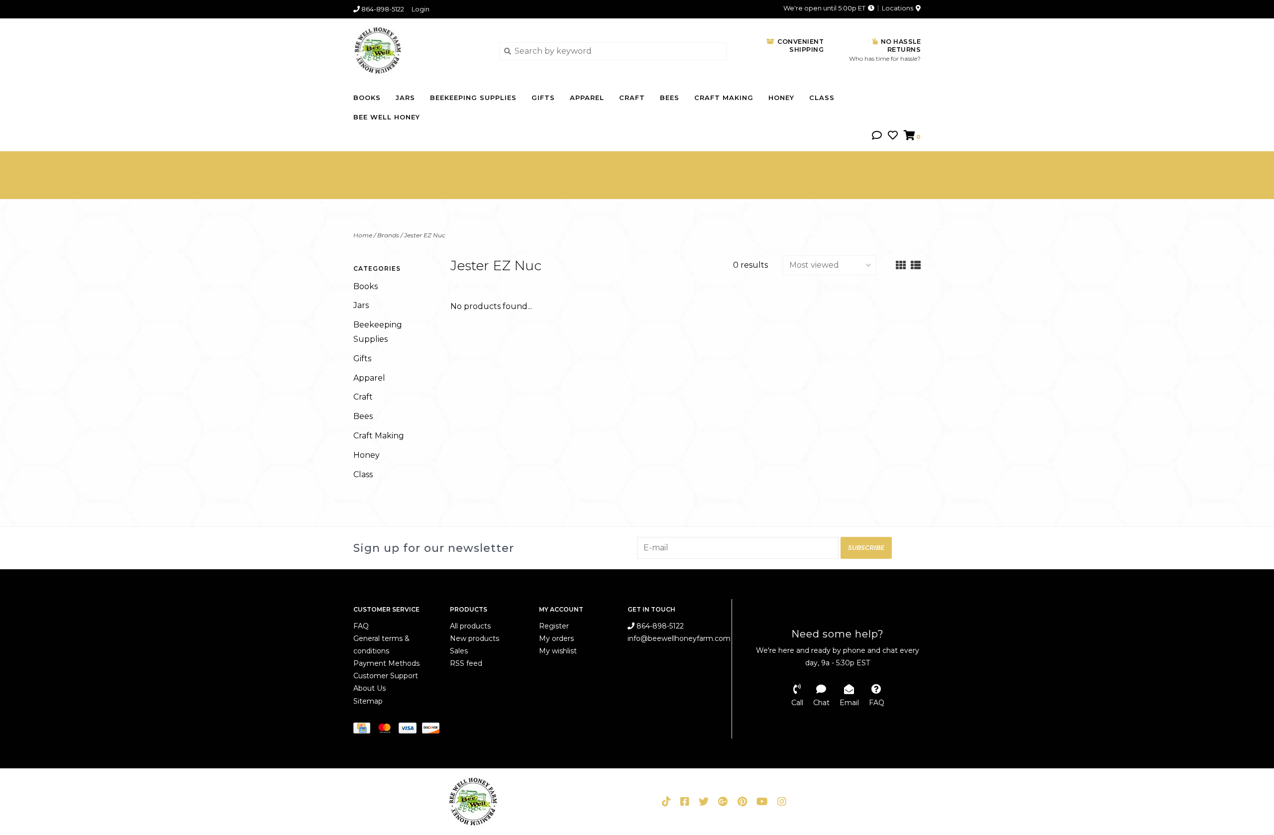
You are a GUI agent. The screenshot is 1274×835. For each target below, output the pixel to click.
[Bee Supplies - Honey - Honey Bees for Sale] (418, 51)
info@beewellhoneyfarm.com (679, 638)
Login (420, 9)
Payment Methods (386, 663)
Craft (632, 98)
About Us (369, 688)
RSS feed (466, 663)
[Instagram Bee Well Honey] (781, 802)
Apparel (587, 98)
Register (554, 626)
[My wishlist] (893, 136)
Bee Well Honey (386, 117)
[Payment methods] (364, 730)
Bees (669, 98)
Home (362, 235)
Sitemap (368, 701)
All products (470, 626)
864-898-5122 (659, 626)
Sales (459, 650)
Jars (405, 98)
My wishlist (558, 650)
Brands (388, 235)
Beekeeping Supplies (473, 98)
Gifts (543, 98)
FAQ (361, 626)
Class (822, 98)
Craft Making (723, 98)
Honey (781, 98)
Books (367, 98)
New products (474, 638)
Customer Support (385, 675)
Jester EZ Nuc (424, 235)
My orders (556, 638)
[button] (877, 136)
